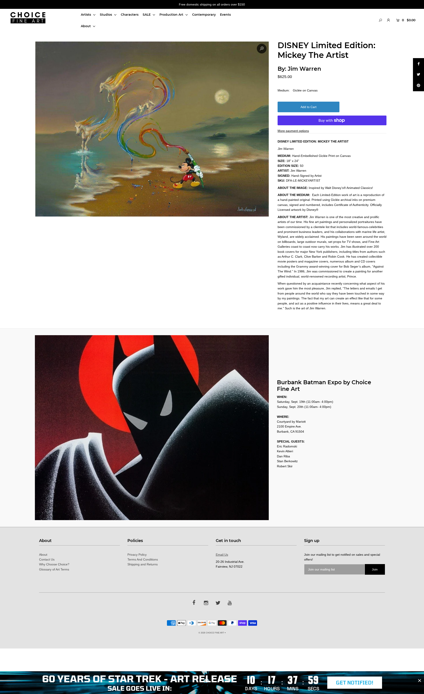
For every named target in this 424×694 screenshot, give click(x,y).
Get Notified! (354, 682)
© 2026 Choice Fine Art (211, 633)
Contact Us (47, 559)
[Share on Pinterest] (418, 85)
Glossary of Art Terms (54, 569)
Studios (106, 15)
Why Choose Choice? (54, 564)
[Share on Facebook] (418, 63)
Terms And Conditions (142, 559)
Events (225, 15)
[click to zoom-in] (262, 48)
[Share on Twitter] (418, 74)
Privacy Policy (137, 554)
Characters (129, 15)
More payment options (293, 131)
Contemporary (204, 15)
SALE (147, 15)
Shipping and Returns (142, 564)
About (86, 26)
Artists (86, 15)
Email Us (222, 554)
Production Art (171, 15)
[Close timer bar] (419, 680)
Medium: (284, 90)
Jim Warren (304, 68)
